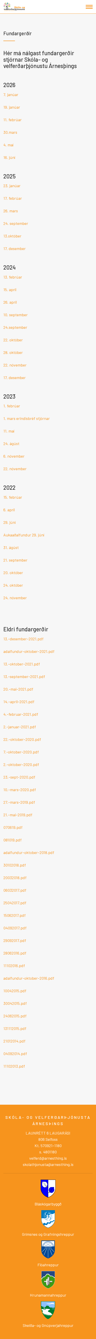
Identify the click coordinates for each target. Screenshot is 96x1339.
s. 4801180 (48, 1151)
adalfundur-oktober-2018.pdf (28, 852)
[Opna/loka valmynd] (89, 7)
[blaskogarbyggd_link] (48, 1188)
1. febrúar (11, 405)
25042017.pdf (14, 902)
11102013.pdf (14, 1066)
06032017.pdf (14, 890)
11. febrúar (12, 119)
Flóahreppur (48, 1264)
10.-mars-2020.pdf (19, 789)
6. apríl (9, 509)
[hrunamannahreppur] (48, 1279)
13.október (12, 235)
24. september (15, 223)
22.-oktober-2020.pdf (22, 739)
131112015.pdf (14, 1028)
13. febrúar (12, 276)
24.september (15, 327)
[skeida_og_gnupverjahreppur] (48, 1310)
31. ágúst (11, 547)
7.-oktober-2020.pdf (21, 751)
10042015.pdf (14, 990)
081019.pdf (12, 839)
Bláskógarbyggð (48, 1203)
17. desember (14, 248)
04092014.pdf (15, 1053)
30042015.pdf (15, 1003)
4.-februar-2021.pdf (20, 714)
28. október (13, 352)
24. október (13, 585)
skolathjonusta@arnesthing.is (48, 1164)
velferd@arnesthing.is (48, 1158)
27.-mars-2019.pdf (19, 802)
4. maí (8, 144)
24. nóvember (15, 597)
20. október (13, 572)
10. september (15, 314)
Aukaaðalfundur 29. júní (23, 534)
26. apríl (10, 302)
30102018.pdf (14, 865)
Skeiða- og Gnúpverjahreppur (48, 1325)
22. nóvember (15, 364)
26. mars (10, 210)
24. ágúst (11, 443)
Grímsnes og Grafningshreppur (48, 1234)
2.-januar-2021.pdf (19, 726)
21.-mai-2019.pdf (17, 814)
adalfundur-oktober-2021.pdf (28, 651)
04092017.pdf (15, 927)
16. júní (9, 157)
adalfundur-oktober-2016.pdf (28, 978)
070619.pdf (13, 827)
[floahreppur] (48, 1248)
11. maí (8, 430)
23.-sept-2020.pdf (19, 777)
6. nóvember (14, 456)
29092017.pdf (14, 940)
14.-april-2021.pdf (18, 701)
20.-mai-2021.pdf (18, 689)
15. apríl (9, 289)
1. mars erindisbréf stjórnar (26, 418)
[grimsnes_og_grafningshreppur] (48, 1218)
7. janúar (10, 94)
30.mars (10, 132)
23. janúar (12, 185)
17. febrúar (12, 198)
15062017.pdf (14, 915)
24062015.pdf (15, 1015)
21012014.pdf (14, 1040)
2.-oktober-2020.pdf (21, 764)
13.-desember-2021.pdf (23, 638)
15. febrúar (13, 497)
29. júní (9, 522)
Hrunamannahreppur (48, 1295)
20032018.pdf (15, 877)
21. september (15, 560)
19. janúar (11, 107)
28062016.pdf (14, 952)
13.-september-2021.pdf (24, 676)
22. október (13, 339)
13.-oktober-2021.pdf (21, 663)
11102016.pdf (14, 965)
